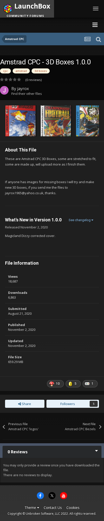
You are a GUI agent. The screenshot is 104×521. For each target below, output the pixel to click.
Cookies (73, 507)
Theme (30, 507)
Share (26, 404)
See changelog (80, 220)
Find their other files (26, 93)
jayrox (23, 88)
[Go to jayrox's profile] (4, 90)
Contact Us (53, 507)
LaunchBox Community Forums (49, 24)
